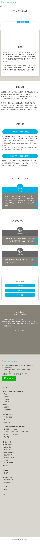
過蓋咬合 (6, 407)
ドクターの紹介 (8, 450)
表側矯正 (11, 429)
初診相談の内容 (8, 480)
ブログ (6, 489)
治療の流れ (20, 290)
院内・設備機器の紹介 (10, 452)
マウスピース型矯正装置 (16, 432)
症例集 (6, 473)
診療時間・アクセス (10, 457)
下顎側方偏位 (8, 410)
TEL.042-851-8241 (7, 368)
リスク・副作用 (8, 463)
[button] (36, 2)
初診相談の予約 (8, 482)
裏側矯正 (11, 434)
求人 (5, 494)
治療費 (6, 460)
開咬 (5, 404)
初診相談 (20, 285)
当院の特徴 (7, 447)
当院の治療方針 (8, 444)
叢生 (5, 394)
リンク (6, 465)
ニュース (6, 492)
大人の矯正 (20, 295)
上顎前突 (6, 399)
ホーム (5, 387)
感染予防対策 (8, 455)
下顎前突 (6, 402)
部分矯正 (6, 437)
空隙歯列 (6, 396)
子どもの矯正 (8, 417)
